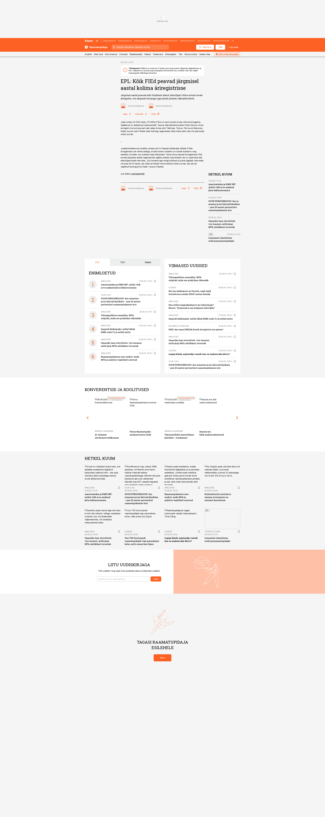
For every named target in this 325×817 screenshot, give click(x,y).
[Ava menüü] (97, 41)
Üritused (123, 54)
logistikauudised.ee (187, 41)
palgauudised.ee (109, 41)
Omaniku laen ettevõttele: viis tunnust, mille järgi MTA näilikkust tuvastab (222, 224)
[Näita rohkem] (233, 41)
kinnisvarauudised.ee (221, 41)
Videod (147, 54)
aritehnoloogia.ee (141, 41)
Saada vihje (204, 54)
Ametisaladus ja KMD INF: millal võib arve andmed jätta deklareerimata (222, 187)
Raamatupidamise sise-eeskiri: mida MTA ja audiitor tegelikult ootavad (179, 497)
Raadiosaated (135, 54)
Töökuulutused (212, 531)
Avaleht (88, 54)
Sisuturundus (190, 54)
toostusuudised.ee (170, 41)
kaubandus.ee (155, 41)
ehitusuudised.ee (203, 41)
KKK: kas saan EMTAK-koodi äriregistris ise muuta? (196, 329)
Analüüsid (106, 281)
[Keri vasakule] (88, 417)
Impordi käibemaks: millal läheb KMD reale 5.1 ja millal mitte (201, 318)
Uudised (172, 287)
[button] (123, 579)
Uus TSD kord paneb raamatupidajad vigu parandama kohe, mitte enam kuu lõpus (142, 541)
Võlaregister (170, 54)
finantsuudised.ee (125, 41)
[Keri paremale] (237, 417)
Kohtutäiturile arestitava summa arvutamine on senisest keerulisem (218, 497)
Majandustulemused (179, 326)
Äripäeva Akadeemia (104, 431)
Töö (180, 54)
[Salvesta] (154, 281)
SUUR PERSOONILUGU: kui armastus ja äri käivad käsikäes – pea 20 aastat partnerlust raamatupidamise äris (120, 301)
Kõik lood (98, 54)
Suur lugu (106, 295)
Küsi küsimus (111, 54)
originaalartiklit (137, 174)
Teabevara (158, 54)
